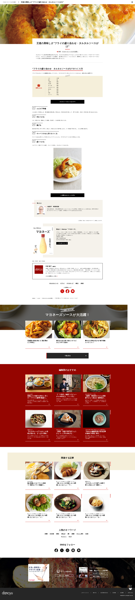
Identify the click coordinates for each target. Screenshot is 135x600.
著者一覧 (94, 592)
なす (70, 536)
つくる (38, 298)
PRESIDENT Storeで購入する (99, 573)
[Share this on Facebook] (67, 291)
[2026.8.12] (67, 503)
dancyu (33, 298)
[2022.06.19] (96, 329)
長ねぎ (63, 533)
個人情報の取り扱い (104, 592)
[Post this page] (62, 291)
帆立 (76, 283)
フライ (62, 283)
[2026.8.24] (38, 419)
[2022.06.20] (67, 329)
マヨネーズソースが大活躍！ (70, 51)
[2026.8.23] (67, 419)
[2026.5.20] (67, 470)
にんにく (64, 536)
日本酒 (52, 533)
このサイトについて (85, 592)
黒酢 (72, 533)
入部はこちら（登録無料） (64, 575)
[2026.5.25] (96, 470)
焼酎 (46, 533)
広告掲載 (114, 592)
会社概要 (122, 592)
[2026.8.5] (96, 503)
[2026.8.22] (67, 383)
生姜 (86, 533)
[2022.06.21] (38, 329)
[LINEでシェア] (73, 291)
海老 (82, 283)
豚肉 (57, 533)
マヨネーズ (70, 283)
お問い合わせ (130, 592)
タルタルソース (53, 283)
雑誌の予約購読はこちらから (99, 576)
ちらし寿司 (80, 533)
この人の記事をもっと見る (51, 276)
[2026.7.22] (38, 503)
